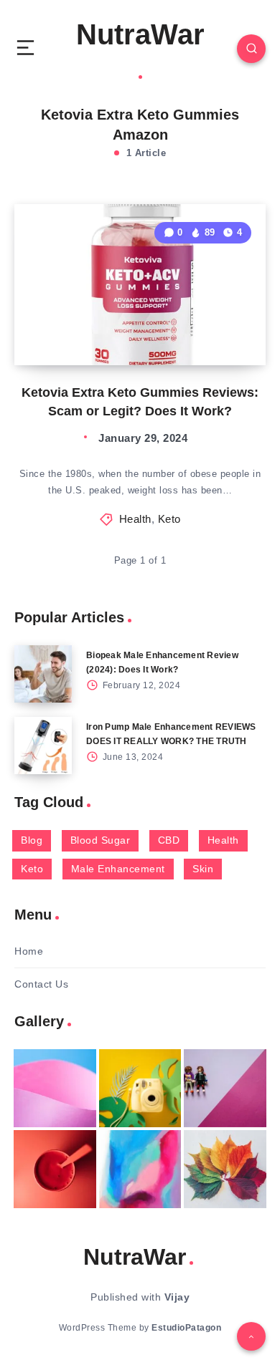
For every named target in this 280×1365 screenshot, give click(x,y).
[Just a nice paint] (140, 1169)
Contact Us (41, 984)
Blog (31, 840)
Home (28, 951)
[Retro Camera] (140, 1088)
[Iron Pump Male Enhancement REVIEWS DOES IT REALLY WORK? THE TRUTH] (43, 745)
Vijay (177, 1297)
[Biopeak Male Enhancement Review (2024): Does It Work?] (43, 674)
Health (135, 519)
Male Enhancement (118, 868)
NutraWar (140, 34)
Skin (202, 868)
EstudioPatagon (186, 1328)
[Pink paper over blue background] (55, 1088)
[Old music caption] (225, 1088)
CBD (169, 840)
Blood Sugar (100, 840)
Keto (169, 519)
